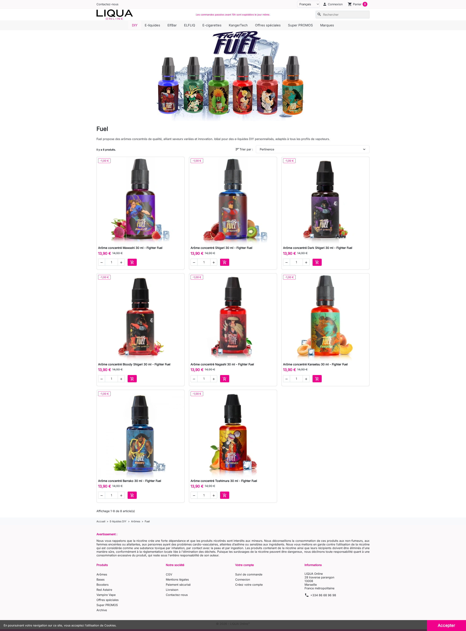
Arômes (101, 574)
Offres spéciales (107, 600)
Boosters (102, 584)
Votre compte (244, 565)
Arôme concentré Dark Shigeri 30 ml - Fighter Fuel (317, 248)
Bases (100, 579)
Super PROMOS (107, 605)
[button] (332, 4)
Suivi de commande (248, 574)
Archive (101, 610)
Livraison (172, 589)
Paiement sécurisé (178, 584)
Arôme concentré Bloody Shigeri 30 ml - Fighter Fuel (134, 364)
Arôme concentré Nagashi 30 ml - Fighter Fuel (222, 364)
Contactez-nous (107, 4)
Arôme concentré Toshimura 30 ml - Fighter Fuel (224, 481)
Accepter (446, 625)
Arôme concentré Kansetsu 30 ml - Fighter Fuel (315, 364)
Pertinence (313, 149)
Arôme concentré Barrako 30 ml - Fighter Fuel (129, 481)
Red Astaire (104, 589)
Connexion (242, 579)
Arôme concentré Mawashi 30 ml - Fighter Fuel (130, 248)
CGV (169, 574)
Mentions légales (177, 579)
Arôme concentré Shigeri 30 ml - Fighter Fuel (221, 248)
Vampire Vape (106, 595)
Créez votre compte (249, 584)
